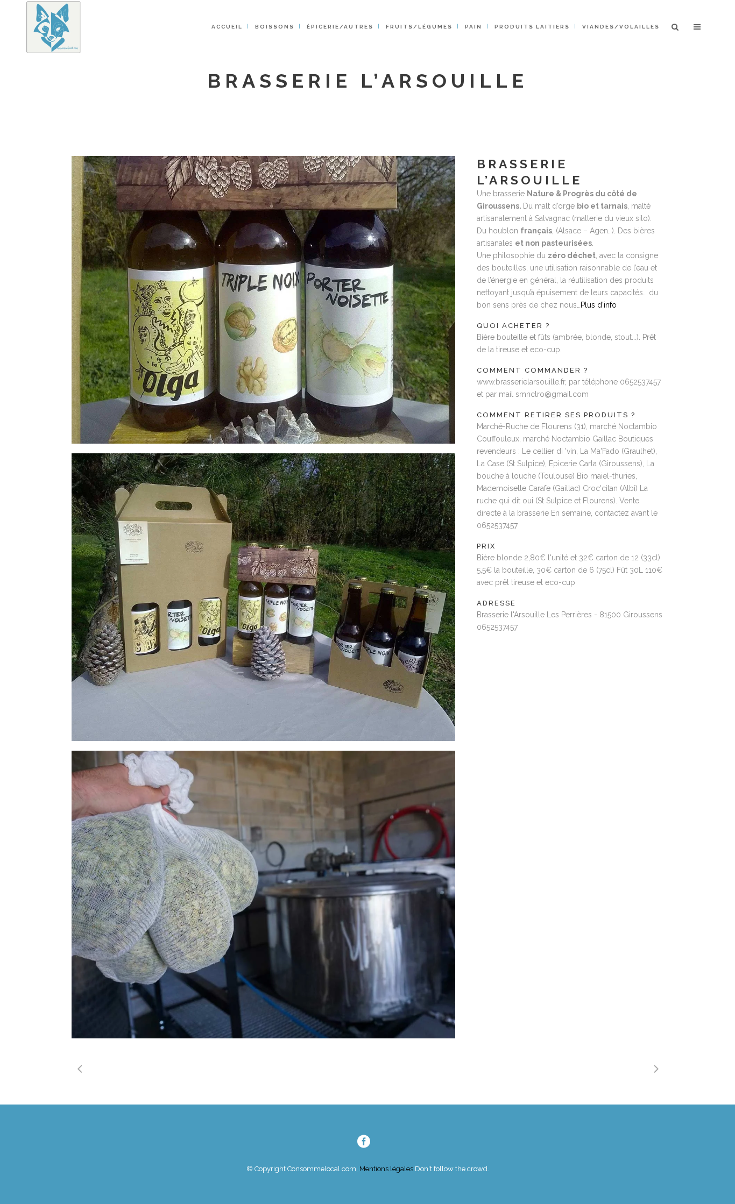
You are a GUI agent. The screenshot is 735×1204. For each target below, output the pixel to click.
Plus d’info (599, 305)
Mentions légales (385, 1169)
